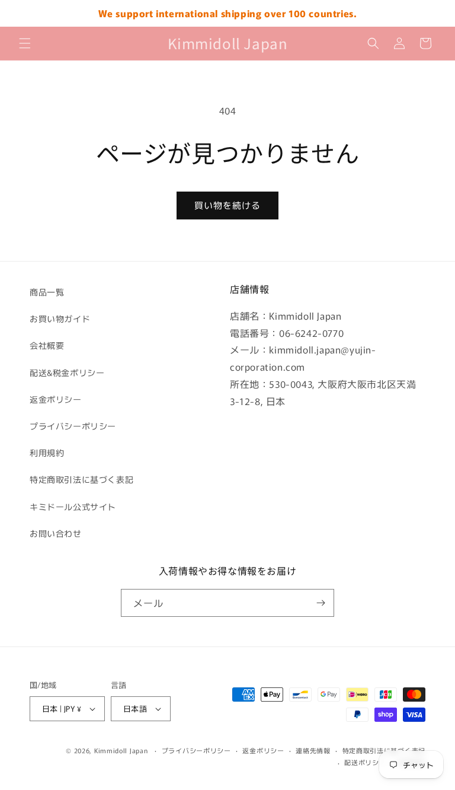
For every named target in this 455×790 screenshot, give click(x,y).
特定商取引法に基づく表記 (81, 479)
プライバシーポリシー (73, 426)
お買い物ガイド (60, 318)
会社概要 (47, 345)
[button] (25, 43)
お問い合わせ (56, 533)
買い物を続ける (227, 205)
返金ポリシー (56, 399)
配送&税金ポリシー (67, 372)
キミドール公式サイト (73, 506)
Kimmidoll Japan (121, 750)
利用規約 (47, 452)
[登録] (320, 603)
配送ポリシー (365, 762)
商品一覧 (47, 292)
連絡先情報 (313, 750)
